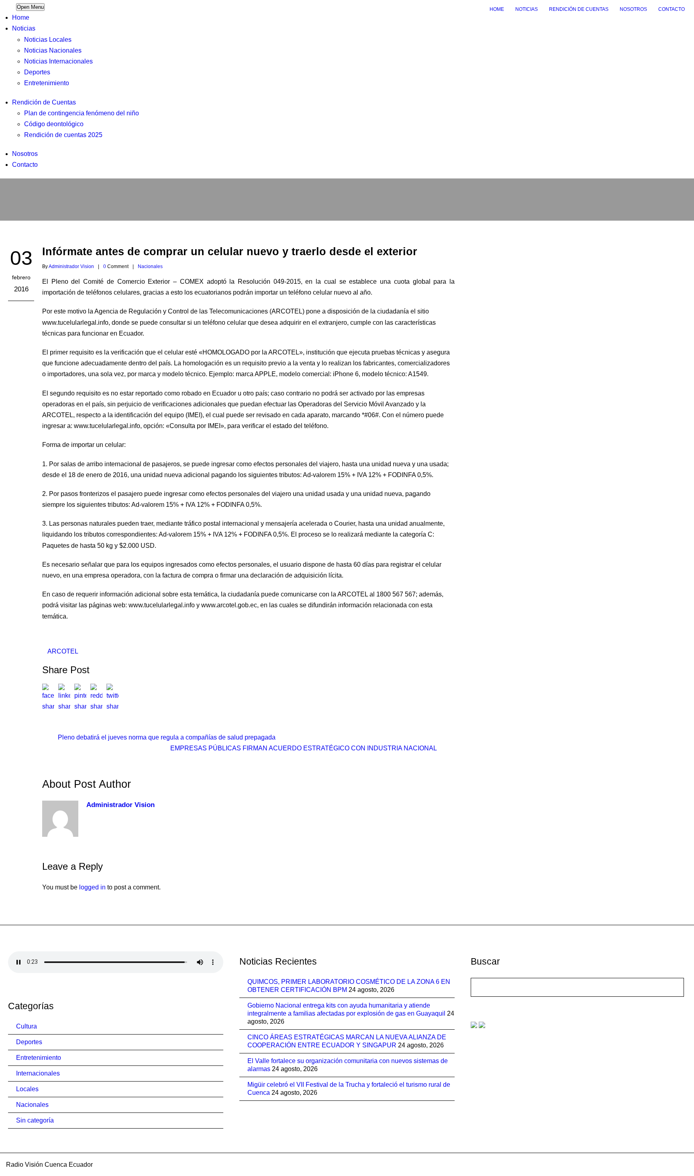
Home (497, 9)
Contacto (671, 9)
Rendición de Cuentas (578, 9)
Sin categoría (35, 1120)
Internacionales (38, 1073)
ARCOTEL (62, 651)
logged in (92, 887)
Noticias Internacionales (58, 61)
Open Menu (30, 7)
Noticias (526, 9)
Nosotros (633, 9)
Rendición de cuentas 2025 (63, 134)
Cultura (26, 1026)
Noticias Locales (47, 39)
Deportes (37, 72)
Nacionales (150, 266)
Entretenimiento (46, 83)
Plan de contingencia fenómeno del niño (81, 113)
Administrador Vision (71, 266)
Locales (27, 1089)
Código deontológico (54, 124)
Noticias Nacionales (53, 50)
